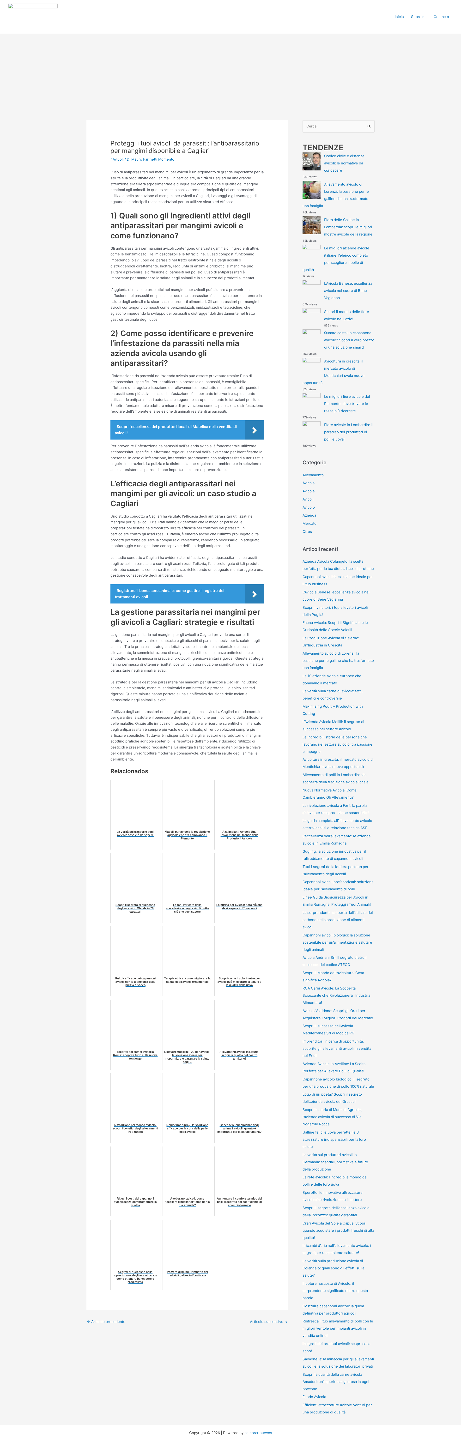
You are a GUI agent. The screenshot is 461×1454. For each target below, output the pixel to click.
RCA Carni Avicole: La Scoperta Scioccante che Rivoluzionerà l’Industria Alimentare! (336, 995)
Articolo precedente (106, 1321)
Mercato (309, 523)
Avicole (309, 491)
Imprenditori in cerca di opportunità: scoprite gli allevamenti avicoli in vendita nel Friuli (337, 1048)
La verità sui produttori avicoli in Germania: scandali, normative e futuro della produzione (335, 1161)
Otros (307, 531)
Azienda (309, 515)
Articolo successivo (269, 1321)
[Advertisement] (230, 69)
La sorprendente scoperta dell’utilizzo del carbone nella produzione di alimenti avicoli (338, 919)
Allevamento (313, 475)
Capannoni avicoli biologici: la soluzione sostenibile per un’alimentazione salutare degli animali (337, 942)
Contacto (441, 16)
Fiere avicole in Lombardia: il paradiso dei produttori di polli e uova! (348, 431)
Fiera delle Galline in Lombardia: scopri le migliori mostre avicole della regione (348, 226)
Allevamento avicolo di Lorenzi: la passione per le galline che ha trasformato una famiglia (338, 660)
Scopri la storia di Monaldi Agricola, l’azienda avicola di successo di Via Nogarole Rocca (332, 1116)
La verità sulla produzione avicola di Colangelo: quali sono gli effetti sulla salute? (333, 1268)
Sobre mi (418, 16)
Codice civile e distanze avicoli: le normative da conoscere (344, 163)
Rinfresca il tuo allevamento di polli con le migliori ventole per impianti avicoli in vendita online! (338, 1328)
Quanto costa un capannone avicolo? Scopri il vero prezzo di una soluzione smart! (349, 340)
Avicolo (309, 507)
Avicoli (118, 159)
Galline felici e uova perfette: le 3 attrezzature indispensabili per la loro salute (334, 1139)
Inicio (399, 16)
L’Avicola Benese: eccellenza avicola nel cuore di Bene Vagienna (348, 290)
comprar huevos (258, 1432)
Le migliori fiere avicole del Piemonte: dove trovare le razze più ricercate (347, 403)
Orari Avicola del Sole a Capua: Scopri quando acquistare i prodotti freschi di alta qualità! (338, 1230)
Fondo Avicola (314, 1396)
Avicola (309, 483)
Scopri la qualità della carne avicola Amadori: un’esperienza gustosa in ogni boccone (336, 1381)
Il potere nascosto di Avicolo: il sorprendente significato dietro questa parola (335, 1290)
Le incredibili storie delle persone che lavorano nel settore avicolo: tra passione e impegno (337, 744)
